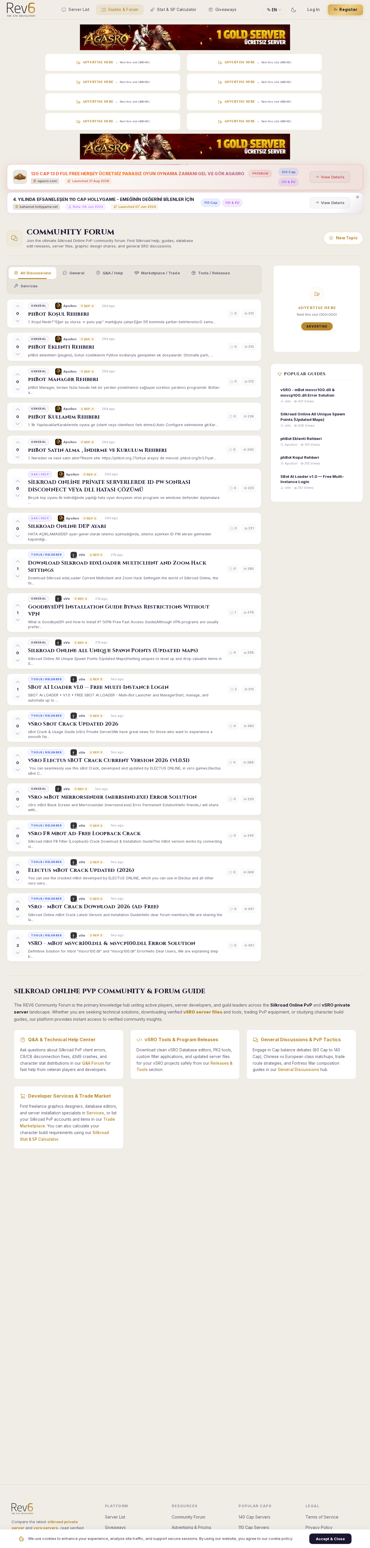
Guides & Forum (123, 9)
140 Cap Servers (254, 1516)
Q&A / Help (113, 273)
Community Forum (188, 1516)
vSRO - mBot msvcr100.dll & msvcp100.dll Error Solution (111, 943)
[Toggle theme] (293, 10)
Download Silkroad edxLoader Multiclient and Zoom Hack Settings (117, 566)
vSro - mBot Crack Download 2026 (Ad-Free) (93, 906)
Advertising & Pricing (191, 1527)
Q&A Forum (93, 1063)
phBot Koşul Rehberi (58, 314)
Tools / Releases (214, 273)
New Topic (347, 238)
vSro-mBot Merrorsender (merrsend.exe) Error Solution (112, 797)
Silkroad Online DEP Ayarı (67, 526)
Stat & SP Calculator (177, 9)
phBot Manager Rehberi (63, 379)
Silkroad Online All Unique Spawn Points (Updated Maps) (113, 650)
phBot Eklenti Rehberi (61, 347)
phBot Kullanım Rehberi (64, 417)
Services (29, 286)
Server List (79, 9)
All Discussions (36, 273)
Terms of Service (322, 1516)
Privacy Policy (319, 1527)
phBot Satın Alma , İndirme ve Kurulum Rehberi (97, 450)
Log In (313, 9)
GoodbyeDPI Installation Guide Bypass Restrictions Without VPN (119, 610)
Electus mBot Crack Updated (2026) (81, 870)
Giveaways (226, 9)
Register (348, 9)
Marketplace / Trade (160, 273)
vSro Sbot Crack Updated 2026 (73, 724)
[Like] (18, 306)
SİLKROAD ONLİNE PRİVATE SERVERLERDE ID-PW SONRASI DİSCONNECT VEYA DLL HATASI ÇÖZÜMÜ (109, 486)
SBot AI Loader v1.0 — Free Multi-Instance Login (98, 687)
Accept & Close (330, 1538)
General (76, 273)
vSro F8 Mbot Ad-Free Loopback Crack (84, 833)
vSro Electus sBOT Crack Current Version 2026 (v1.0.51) (109, 760)
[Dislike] (18, 320)
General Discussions (298, 1069)
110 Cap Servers (253, 1527)
